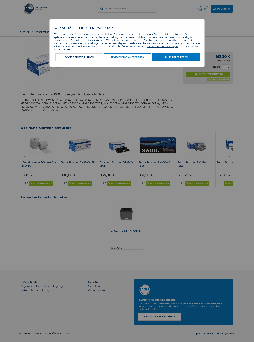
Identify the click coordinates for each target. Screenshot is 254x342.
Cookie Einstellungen (79, 57)
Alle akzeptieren (176, 57)
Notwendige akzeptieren (127, 57)
